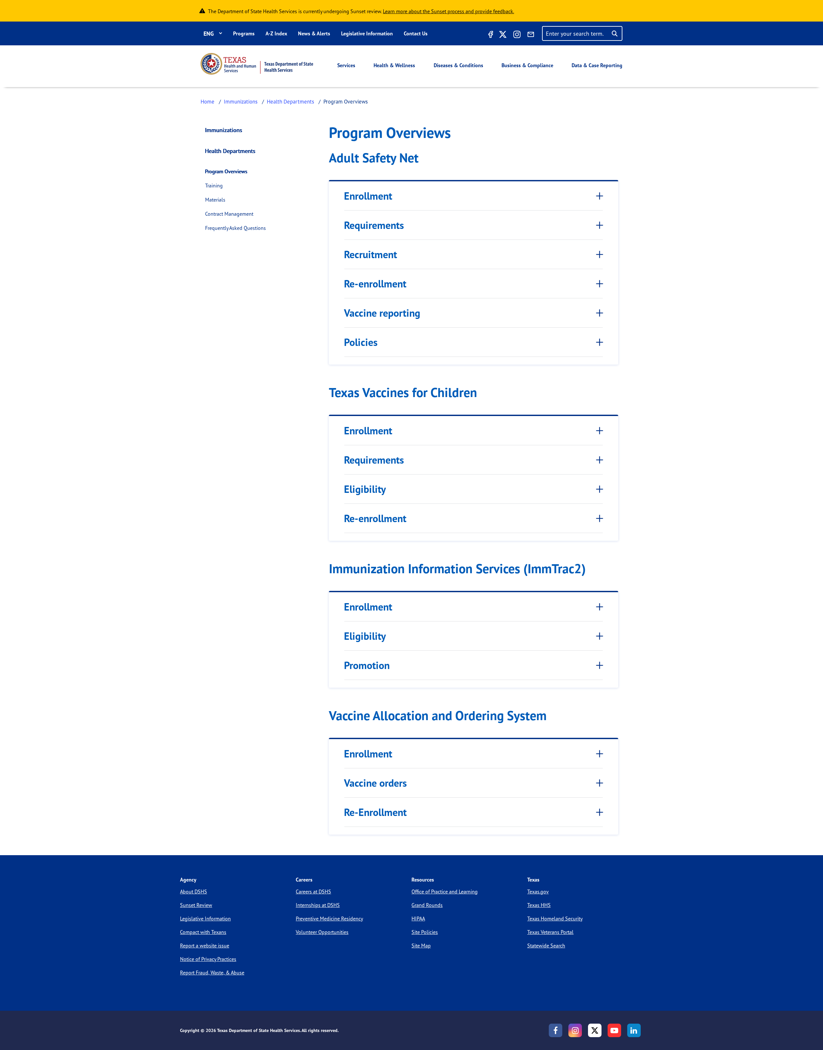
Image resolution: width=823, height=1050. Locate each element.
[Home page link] (257, 64)
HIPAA (418, 918)
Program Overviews (226, 171)
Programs (244, 33)
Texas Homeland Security (555, 918)
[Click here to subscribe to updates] (530, 35)
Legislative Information (367, 33)
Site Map (421, 945)
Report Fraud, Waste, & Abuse (212, 972)
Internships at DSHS (318, 905)
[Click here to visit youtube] (614, 1030)
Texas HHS (539, 905)
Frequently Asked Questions (235, 228)
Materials (215, 199)
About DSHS (193, 891)
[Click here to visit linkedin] (634, 1030)
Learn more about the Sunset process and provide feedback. (448, 11)
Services (346, 65)
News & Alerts (314, 33)
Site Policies (425, 932)
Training (214, 185)
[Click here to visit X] (502, 35)
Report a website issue (204, 945)
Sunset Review (196, 905)
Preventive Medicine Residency (329, 918)
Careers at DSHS (313, 891)
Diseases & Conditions (458, 65)
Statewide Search (546, 945)
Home (207, 101)
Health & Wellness (394, 65)
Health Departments (290, 101)
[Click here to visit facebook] (490, 35)
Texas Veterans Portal (550, 932)
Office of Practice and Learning (445, 891)
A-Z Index (276, 33)
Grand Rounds (427, 905)
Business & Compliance (527, 65)
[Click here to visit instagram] (517, 35)
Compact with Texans (203, 932)
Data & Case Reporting (597, 65)
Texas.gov (538, 891)
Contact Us (416, 33)
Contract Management (229, 214)
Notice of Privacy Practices (208, 959)
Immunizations (241, 101)
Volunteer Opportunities (322, 932)
